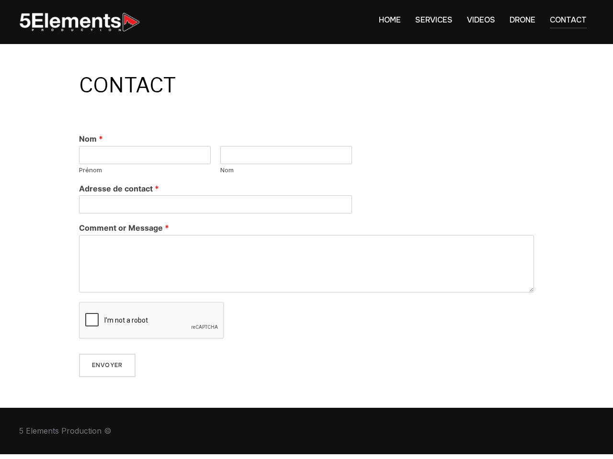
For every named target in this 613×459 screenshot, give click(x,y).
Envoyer (107, 365)
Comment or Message (124, 228)
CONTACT (568, 20)
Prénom (90, 170)
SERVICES (434, 20)
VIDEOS (481, 20)
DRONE (522, 20)
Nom (91, 139)
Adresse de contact (119, 188)
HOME (390, 20)
